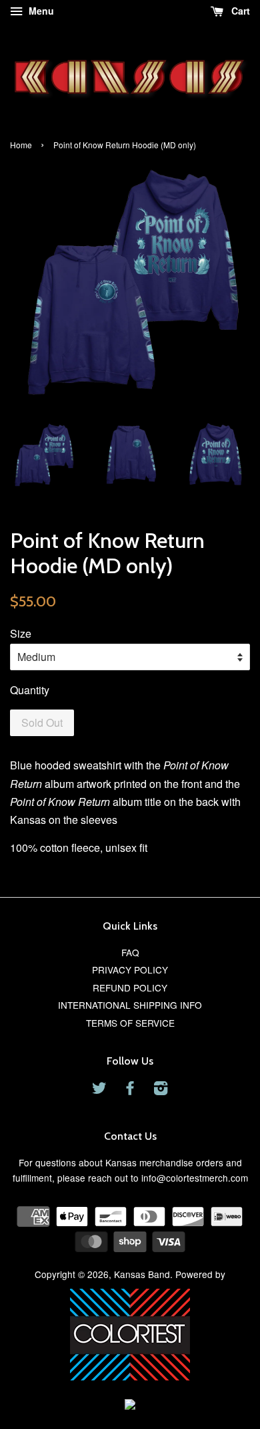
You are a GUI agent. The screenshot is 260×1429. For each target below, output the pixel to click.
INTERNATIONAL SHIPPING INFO (130, 1004)
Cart (239, 10)
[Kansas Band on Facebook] (130, 1090)
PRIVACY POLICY (130, 969)
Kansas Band (142, 1274)
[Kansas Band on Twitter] (99, 1090)
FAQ (130, 952)
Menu (40, 10)
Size (20, 633)
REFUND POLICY (130, 987)
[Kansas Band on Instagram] (160, 1090)
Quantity (29, 690)
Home (21, 144)
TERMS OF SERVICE (130, 1022)
